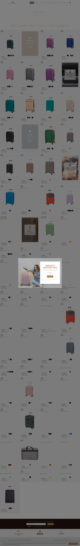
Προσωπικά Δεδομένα (52, 279)
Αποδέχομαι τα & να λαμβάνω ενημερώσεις (50, 280)
